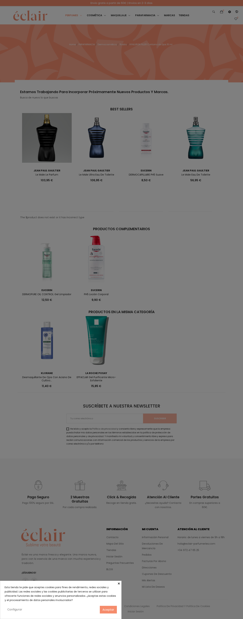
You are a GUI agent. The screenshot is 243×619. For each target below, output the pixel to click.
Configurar (14, 609)
